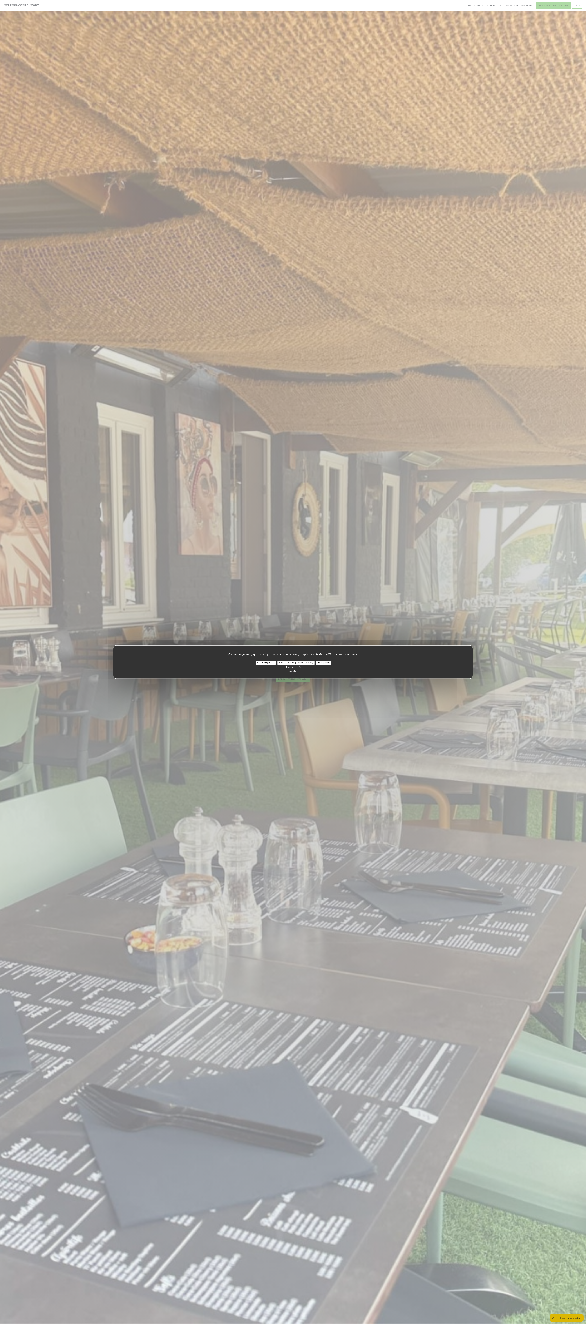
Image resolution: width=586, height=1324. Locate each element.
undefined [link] (293, 671)
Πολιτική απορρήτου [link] (294, 667)
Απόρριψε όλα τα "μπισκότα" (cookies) (296, 662)
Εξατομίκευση (324, 662)
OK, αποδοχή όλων (265, 662)
